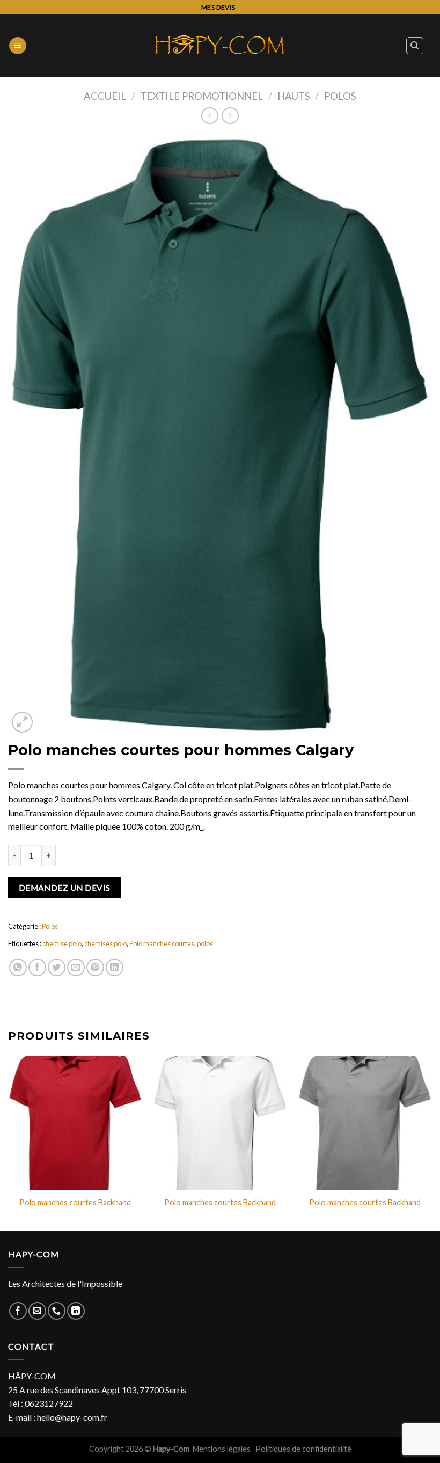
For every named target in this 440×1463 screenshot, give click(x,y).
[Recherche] (415, 45)
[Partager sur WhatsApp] (18, 967)
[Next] (431, 1142)
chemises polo (105, 943)
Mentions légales (222, 1448)
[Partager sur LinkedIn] (114, 967)
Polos (340, 96)
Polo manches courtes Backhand (75, 1202)
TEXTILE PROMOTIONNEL (201, 96)
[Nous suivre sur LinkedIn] (76, 1311)
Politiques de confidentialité (303, 1448)
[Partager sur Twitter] (56, 967)
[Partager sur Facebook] (37, 967)
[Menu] (17, 46)
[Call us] (56, 1311)
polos (205, 943)
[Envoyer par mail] (76, 967)
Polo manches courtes (161, 943)
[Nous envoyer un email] (37, 1311)
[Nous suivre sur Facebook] (18, 1311)
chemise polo (62, 943)
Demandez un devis (65, 888)
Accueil (105, 96)
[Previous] (9, 1142)
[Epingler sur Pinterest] (95, 967)
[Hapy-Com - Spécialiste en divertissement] (220, 45)
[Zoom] (22, 722)
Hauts (293, 96)
